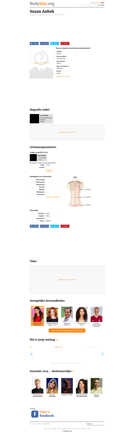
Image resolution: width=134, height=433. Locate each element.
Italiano (59, 428)
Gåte (52, 395)
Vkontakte (95, 425)
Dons (96, 395)
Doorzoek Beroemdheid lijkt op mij (67, 330)
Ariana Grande (37, 324)
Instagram (101, 425)
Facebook (89, 425)
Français (74, 428)
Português (69, 428)
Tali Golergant (81, 395)
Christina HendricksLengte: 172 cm (52, 324)
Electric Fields (67, 395)
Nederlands (84, 428)
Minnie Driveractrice (82, 324)
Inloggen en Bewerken (64, 76)
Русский (50, 428)
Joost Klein (37, 395)
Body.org (42, 3)
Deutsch (64, 428)
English (45, 428)
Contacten (38, 424)
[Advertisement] (67, 27)
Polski (88, 428)
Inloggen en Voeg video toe (67, 279)
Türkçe (78, 428)
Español (55, 428)
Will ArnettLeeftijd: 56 (67, 324)
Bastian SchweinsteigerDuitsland (96, 324)
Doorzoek (101, 5)
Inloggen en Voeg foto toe (41, 63)
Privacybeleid (46, 424)
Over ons (32, 424)
